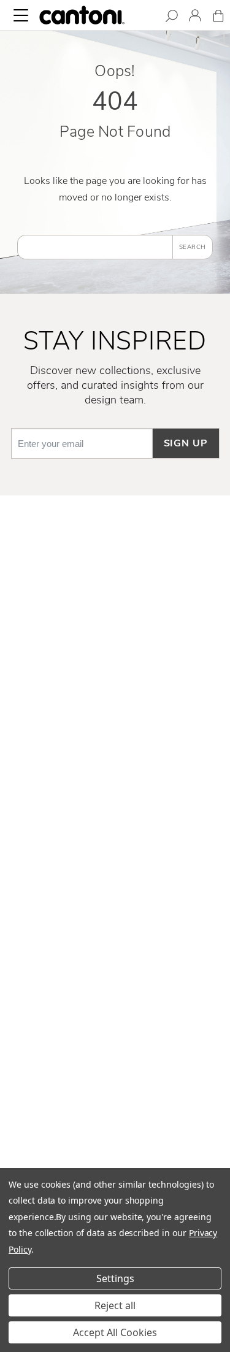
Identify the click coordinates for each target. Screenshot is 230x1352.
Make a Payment (115, 664)
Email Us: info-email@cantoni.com (115, 1111)
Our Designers (115, 901)
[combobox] (94, 247)
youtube (115, 832)
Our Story (115, 882)
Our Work (115, 922)
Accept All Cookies (115, 1332)
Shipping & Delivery (115, 603)
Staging (115, 1001)
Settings (115, 1278)
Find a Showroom (115, 1154)
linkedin (115, 792)
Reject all (115, 1305)
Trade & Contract (115, 1021)
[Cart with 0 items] (218, 18)
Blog (115, 1041)
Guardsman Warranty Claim (115, 643)
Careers (115, 962)
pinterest (115, 813)
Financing (115, 683)
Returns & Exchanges (115, 624)
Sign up (186, 443)
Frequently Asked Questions (115, 564)
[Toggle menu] (21, 15)
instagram (115, 773)
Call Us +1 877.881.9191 (115, 1090)
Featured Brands (115, 941)
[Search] (171, 18)
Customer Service (115, 584)
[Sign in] (195, 17)
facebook (115, 752)
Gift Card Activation (115, 703)
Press (115, 981)
